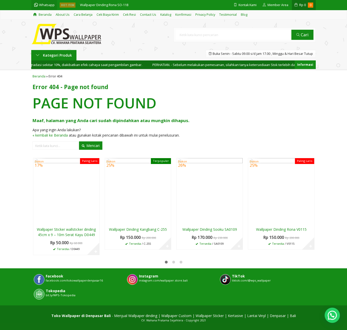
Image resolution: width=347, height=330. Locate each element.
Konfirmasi (183, 14)
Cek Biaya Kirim (108, 14)
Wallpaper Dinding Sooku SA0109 (209, 229)
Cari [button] (304, 35)
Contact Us (148, 14)
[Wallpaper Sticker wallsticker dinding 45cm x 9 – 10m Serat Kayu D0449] (66, 190)
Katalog (165, 14)
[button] (332, 315)
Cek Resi (129, 14)
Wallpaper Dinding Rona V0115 (281, 229)
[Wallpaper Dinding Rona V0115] (281, 190)
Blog (244, 14)
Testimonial (228, 14)
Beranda (45, 14)
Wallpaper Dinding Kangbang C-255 (138, 229)
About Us (63, 14)
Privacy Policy (205, 14)
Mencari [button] (92, 145)
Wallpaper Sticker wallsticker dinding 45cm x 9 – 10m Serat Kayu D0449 (66, 232)
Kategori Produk (57, 55)
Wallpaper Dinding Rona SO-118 (104, 5)
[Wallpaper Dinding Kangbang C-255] (138, 190)
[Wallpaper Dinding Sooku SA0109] (210, 190)
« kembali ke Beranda (50, 135)
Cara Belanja (83, 14)
